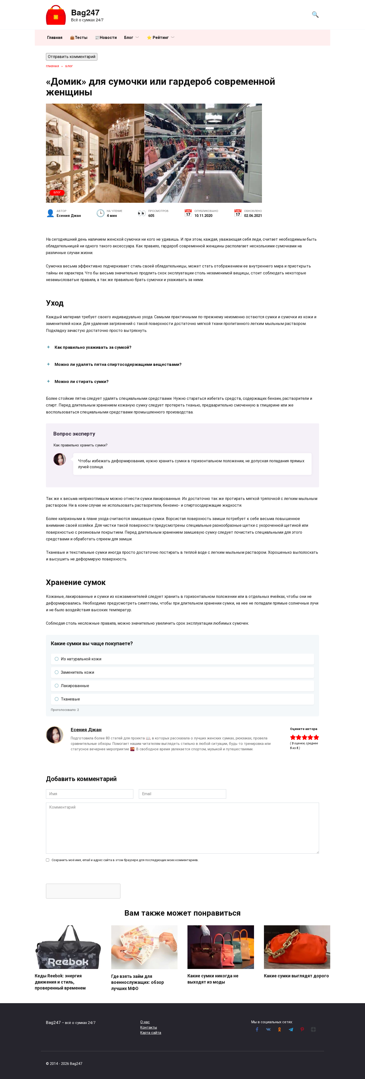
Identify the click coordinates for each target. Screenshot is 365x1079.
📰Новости (106, 37)
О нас (145, 1022)
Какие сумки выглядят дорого (296, 975)
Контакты (148, 1027)
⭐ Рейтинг (158, 37)
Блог (128, 37)
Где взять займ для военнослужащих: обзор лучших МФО (137, 982)
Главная (54, 37)
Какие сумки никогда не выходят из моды (212, 979)
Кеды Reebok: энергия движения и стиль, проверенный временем (60, 982)
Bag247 (85, 12)
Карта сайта (150, 1033)
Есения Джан (86, 729)
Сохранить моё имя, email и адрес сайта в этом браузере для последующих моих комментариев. (125, 860)
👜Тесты (78, 37)
